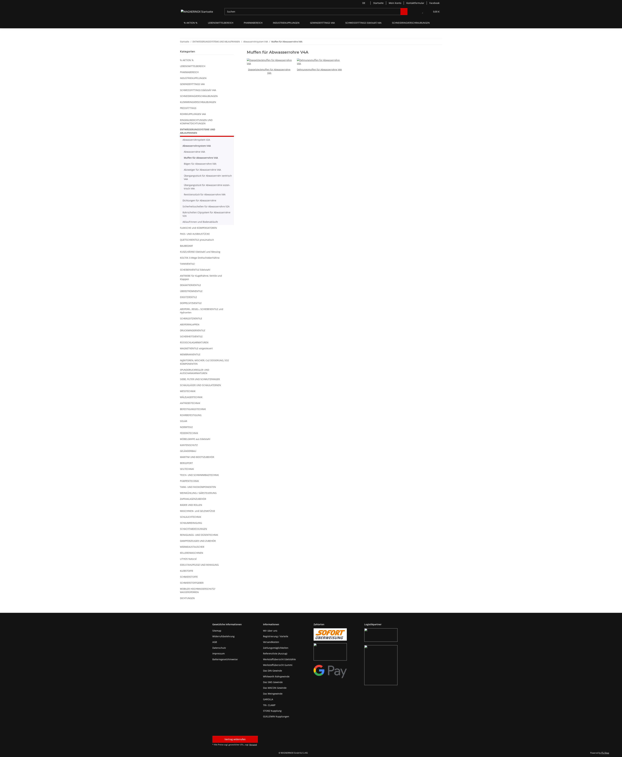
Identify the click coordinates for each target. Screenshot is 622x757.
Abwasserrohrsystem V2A (196, 139)
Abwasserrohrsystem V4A (197, 145)
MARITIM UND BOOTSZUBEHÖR (197, 457)
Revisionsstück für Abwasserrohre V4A (204, 194)
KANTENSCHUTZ (189, 445)
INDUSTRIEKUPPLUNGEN (193, 78)
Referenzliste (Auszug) (275, 653)
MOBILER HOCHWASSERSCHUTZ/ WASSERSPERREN (197, 590)
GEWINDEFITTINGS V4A (192, 84)
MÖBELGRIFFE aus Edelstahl (195, 439)
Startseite (378, 3)
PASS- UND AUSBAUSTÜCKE (195, 233)
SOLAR (183, 421)
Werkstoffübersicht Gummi (277, 665)
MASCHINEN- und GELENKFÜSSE (197, 510)
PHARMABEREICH (189, 72)
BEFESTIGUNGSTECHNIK (193, 409)
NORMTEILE (186, 427)
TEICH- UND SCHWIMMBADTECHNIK (199, 475)
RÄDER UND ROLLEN (191, 504)
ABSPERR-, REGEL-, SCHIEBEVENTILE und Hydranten (201, 311)
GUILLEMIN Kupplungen (276, 716)
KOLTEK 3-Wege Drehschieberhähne (199, 257)
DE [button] (363, 3)
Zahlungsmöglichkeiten (275, 647)
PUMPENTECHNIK (189, 480)
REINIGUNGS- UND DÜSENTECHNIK (199, 534)
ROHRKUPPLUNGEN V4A (193, 114)
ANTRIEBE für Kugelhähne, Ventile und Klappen (201, 277)
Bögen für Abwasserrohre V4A (200, 163)
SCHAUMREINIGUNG (191, 522)
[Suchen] (403, 11)
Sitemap (216, 630)
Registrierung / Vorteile (275, 636)
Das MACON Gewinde (275, 687)
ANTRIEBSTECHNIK (190, 403)
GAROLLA (268, 699)
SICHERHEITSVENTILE (191, 336)
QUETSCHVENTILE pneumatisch (197, 239)
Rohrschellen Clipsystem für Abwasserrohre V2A (206, 214)
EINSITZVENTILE (188, 297)
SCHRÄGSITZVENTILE (191, 318)
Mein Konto (395, 3)
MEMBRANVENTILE (190, 354)
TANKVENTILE (187, 263)
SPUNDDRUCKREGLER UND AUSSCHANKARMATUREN (194, 371)
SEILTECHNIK (187, 469)
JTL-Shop (605, 752)
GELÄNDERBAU (188, 451)
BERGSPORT (186, 463)
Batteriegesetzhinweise (225, 659)
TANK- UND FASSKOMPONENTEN (198, 486)
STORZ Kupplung (272, 710)
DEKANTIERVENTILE (190, 285)
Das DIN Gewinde (272, 670)
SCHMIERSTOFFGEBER (192, 582)
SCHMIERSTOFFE (189, 576)
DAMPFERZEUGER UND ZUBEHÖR (198, 540)
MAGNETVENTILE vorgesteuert (196, 348)
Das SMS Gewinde (273, 682)
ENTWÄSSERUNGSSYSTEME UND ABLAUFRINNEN (197, 131)
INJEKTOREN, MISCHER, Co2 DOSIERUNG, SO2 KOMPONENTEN (204, 362)
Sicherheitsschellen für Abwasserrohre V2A (206, 206)
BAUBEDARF (186, 245)
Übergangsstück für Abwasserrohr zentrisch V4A (208, 177)
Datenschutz (219, 647)
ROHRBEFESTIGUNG (190, 415)
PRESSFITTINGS (188, 108)
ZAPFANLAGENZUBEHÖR (193, 498)
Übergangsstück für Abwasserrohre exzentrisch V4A (207, 187)
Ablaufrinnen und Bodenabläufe (200, 221)
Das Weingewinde (272, 693)
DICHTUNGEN (187, 598)
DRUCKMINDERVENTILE (192, 330)
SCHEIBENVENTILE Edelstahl (195, 269)
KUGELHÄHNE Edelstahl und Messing (200, 251)
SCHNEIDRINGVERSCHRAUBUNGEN (199, 96)
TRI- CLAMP (269, 705)
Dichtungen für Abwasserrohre (199, 200)
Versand (253, 744)
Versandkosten (271, 642)
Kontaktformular (415, 3)
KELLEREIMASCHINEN (191, 552)
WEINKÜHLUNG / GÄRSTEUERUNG (198, 492)
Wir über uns (270, 630)
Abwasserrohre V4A (194, 151)
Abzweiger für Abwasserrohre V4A (202, 169)
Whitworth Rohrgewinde (276, 676)
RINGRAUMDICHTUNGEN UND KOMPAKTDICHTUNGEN (196, 121)
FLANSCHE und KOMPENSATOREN (198, 227)
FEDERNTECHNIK (189, 433)
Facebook (434, 3)
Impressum (218, 653)
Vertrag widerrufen (235, 739)
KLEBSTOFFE (186, 570)
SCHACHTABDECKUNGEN (193, 528)
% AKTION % (187, 60)
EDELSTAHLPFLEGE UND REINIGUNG (199, 564)
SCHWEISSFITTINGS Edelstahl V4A (198, 90)
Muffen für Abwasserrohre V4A (201, 157)
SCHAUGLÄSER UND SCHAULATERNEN (200, 385)
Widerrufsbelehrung (223, 636)
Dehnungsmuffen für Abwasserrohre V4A (319, 69)
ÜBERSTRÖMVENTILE (191, 291)
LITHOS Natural (188, 558)
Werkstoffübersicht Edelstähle (279, 659)
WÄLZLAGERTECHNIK (191, 397)
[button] (416, 11)
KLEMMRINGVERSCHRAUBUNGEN (198, 102)
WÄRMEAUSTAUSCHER (192, 546)
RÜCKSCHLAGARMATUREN (194, 342)
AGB (214, 642)
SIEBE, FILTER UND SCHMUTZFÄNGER (200, 379)
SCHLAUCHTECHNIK (190, 516)
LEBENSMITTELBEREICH (192, 66)
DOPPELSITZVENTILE (191, 303)
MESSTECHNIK (188, 391)
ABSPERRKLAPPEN (189, 324)
